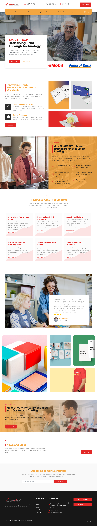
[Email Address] (25, 4)
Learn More (11, 232)
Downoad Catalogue (82, 499)
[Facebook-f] (81, 12)
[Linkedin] (85, 12)
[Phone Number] (44, 4)
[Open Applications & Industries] (54, 12)
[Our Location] (60, 4)
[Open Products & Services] (35, 12)
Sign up (60, 481)
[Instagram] (88, 12)
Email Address (31, 3)
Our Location (65, 3)
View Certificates (82, 504)
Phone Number (50, 3)
